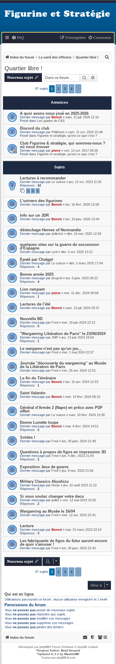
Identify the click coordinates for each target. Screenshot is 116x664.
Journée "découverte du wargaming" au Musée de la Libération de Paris (63, 365)
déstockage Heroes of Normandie (50, 230)
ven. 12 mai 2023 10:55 (79, 500)
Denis (55, 485)
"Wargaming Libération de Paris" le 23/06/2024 (63, 333)
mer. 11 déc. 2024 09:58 (81, 293)
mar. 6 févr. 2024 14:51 (81, 426)
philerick (57, 233)
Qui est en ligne (19, 594)
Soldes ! (27, 437)
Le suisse (58, 182)
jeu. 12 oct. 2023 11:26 (85, 182)
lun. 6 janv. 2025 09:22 (82, 278)
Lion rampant (32, 289)
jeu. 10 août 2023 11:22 (80, 485)
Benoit (56, 117)
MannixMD (71, 654)
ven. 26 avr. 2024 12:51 (79, 370)
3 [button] (65, 88)
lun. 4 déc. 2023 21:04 (78, 455)
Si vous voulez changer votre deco (52, 496)
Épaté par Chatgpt (36, 259)
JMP (54, 337)
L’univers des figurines (41, 200)
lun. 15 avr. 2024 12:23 (81, 382)
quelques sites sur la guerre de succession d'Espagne (59, 246)
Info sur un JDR (34, 215)
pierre (55, 150)
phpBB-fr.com (66, 657)
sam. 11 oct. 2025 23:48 (85, 132)
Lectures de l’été (35, 304)
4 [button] (71, 88)
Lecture (27, 526)
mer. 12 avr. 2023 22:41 (79, 515)
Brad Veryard (70, 650)
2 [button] (58, 88)
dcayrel (56, 278)
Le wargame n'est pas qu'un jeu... (51, 348)
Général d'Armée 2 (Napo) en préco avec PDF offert (61, 409)
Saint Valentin (33, 393)
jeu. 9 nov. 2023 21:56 (77, 470)
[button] (78, 88)
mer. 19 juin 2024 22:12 (78, 322)
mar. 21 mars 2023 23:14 (83, 529)
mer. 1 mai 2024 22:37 (78, 352)
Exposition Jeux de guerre (44, 467)
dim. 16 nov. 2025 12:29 (84, 233)
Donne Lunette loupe (39, 422)
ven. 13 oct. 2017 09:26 (81, 150)
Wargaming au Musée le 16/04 (47, 511)
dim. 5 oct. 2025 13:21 (77, 252)
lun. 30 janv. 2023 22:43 (79, 548)
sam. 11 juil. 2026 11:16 (82, 117)
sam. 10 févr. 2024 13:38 (87, 415)
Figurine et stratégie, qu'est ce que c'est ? (67, 135)
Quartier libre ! (23, 68)
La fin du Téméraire (38, 378)
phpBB (44, 647)
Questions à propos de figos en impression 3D (63, 452)
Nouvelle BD (31, 319)
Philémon (58, 132)
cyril (54, 252)
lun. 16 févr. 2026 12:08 (82, 204)
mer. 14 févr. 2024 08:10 (82, 396)
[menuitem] (18, 38)
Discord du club (34, 128)
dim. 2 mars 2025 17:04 (86, 263)
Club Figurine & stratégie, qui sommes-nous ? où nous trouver (62, 145)
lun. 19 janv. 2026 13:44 (82, 219)
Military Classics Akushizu (44, 481)
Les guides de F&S (51, 120)
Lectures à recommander (43, 178)
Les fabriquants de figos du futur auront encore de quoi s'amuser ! (63, 543)
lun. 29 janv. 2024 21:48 (79, 441)
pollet (55, 500)
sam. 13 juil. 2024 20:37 (82, 308)
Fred (54, 322)
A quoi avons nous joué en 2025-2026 (54, 113)
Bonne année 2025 (37, 274)
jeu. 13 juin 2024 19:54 (78, 337)
